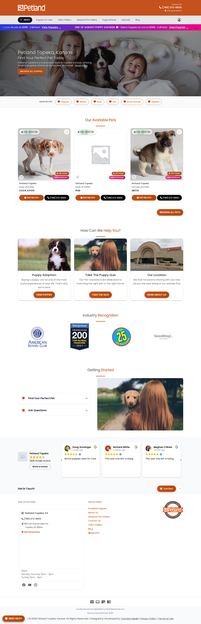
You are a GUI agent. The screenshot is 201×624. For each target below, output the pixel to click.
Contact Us (94, 520)
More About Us (156, 294)
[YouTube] (29, 585)
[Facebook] (23, 585)
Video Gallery (64, 19)
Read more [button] (172, 472)
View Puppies (44, 294)
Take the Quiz (100, 294)
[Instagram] (35, 585)
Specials (126, 19)
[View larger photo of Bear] (66, 132)
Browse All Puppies (31, 71)
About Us (93, 512)
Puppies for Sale (44, 19)
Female (140, 187)
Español (94, 532)
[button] (29, 132)
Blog (138, 19)
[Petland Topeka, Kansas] (31, 8)
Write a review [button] (40, 466)
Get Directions (32, 532)
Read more (81, 65)
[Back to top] (180, 489)
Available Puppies (97, 508)
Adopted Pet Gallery (87, 19)
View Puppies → (39, 27)
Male (26, 187)
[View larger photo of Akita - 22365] (179, 132)
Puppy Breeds (109, 19)
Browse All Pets (170, 212)
